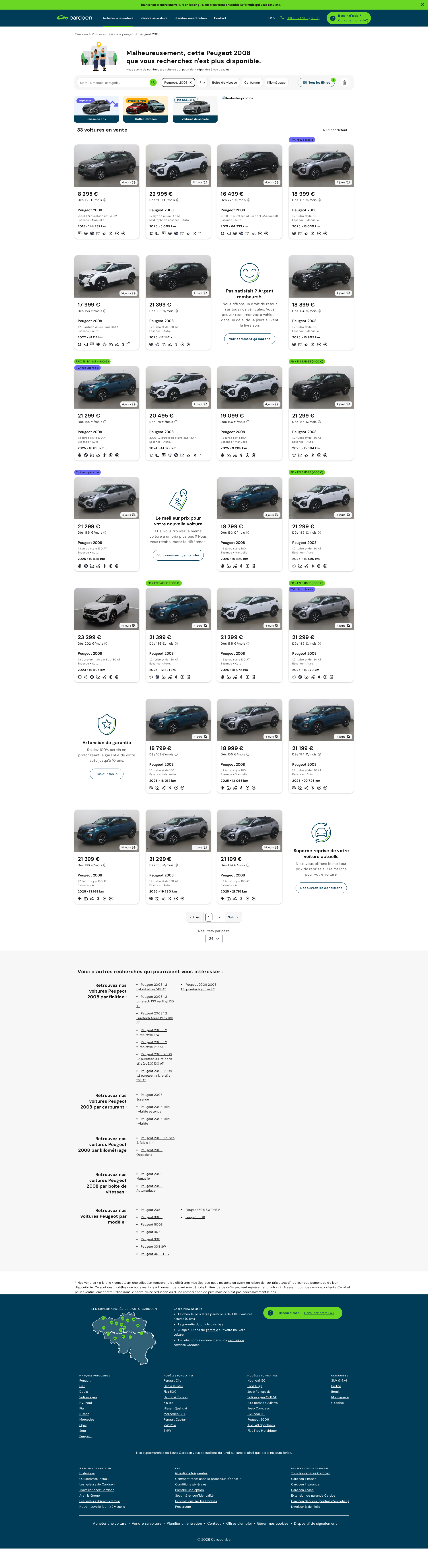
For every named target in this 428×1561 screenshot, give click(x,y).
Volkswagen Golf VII (262, 1397)
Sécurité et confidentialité (194, 1495)
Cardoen (81, 34)
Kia (81, 1408)
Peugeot (85, 1436)
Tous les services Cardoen (310, 1473)
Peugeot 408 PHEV (155, 1254)
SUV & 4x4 (339, 1380)
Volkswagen (88, 1397)
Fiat (82, 1386)
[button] (190, 82)
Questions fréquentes (191, 1473)
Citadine (337, 1403)
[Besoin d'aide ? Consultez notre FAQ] (332, 18)
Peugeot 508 (195, 1217)
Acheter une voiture (118, 18)
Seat (82, 1431)
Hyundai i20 (256, 1380)
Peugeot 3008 (152, 1217)
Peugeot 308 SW (153, 1246)
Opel (82, 1425)
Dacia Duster (173, 1386)
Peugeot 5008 (152, 1224)
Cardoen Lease (302, 1490)
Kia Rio (168, 1403)
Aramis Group (89, 1495)
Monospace (340, 1397)
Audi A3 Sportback (261, 1425)
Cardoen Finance (304, 1479)
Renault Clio (172, 1380)
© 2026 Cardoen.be (213, 1539)
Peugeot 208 (150, 1210)
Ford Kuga (254, 1386)
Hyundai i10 (256, 1414)
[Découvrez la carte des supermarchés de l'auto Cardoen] (124, 1364)
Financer (146, 5)
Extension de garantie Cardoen (314, 1495)
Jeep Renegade (259, 1392)
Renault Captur (175, 1419)
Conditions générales (191, 1484)
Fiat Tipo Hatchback (262, 1431)
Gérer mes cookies (272, 1523)
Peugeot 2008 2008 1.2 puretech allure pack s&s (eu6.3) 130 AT (154, 1058)
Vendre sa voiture (153, 18)
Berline (336, 1386)
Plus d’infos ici (107, 774)
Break (335, 1392)
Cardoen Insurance (305, 1484)
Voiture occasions (105, 34)
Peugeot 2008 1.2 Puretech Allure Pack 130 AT (154, 1018)
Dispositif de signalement (315, 1523)
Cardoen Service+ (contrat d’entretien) (320, 1501)
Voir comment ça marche (250, 339)
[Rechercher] (153, 82)
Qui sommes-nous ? (94, 1479)
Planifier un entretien (191, 18)
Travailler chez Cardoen (96, 1490)
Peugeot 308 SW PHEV (202, 1210)
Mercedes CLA (174, 1414)
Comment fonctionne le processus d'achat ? (208, 1479)
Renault (85, 1380)
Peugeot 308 (150, 1239)
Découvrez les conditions (321, 888)
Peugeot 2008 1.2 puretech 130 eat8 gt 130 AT (155, 1001)
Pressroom (183, 1507)
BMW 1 (168, 1431)
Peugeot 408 (150, 1232)
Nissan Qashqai (175, 1408)
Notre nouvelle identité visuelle (102, 1507)
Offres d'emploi (239, 1523)
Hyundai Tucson (176, 1397)
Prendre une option (189, 1490)
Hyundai (85, 1403)
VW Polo (170, 1425)
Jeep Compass (258, 1408)
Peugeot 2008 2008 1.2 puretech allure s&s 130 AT (154, 1075)
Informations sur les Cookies (196, 1501)
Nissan (84, 1414)
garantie (212, 1330)
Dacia (83, 1392)
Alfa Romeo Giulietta (262, 1403)
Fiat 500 (170, 1392)
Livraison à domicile (305, 1507)
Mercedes (86, 1419)
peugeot (128, 34)
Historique (87, 1473)
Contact (220, 18)
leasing (194, 5)
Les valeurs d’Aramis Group (99, 1501)
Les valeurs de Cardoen (97, 1484)
